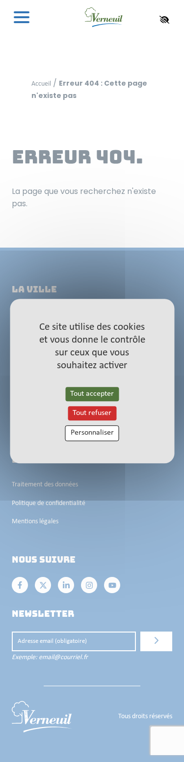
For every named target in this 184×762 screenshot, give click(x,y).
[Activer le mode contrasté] (164, 19)
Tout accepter (92, 394)
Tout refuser (92, 413)
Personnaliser (92, 433)
